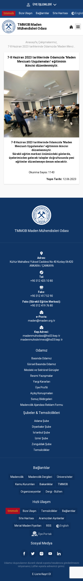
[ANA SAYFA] (71, 26)
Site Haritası (60, 13)
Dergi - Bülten (54, 491)
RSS (48, 525)
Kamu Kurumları (25, 484)
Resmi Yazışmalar (41, 375)
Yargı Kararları (41, 381)
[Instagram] (41, 553)
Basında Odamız (41, 358)
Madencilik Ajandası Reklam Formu (41, 404)
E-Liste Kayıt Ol (41, 574)
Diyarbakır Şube (41, 426)
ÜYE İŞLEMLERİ (42, 4)
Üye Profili (41, 387)
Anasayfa (31, 42)
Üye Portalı (45, 534)
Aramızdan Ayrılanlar (51, 518)
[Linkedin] (59, 553)
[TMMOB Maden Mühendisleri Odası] (8, 26)
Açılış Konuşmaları (41, 393)
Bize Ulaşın (25, 13)
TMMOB (63, 484)
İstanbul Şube (41, 432)
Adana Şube (41, 420)
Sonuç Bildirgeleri (41, 399)
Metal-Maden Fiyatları (27, 525)
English (64, 525)
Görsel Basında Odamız (41, 364)
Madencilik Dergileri (40, 476)
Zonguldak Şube (42, 444)
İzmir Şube (41, 438)
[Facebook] (24, 553)
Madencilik (17, 476)
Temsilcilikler (41, 449)
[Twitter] (33, 553)
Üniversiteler (65, 476)
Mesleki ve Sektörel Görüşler (41, 370)
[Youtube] (50, 553)
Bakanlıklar (46, 484)
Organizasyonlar (31, 491)
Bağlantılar (42, 13)
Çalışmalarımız (47, 42)
